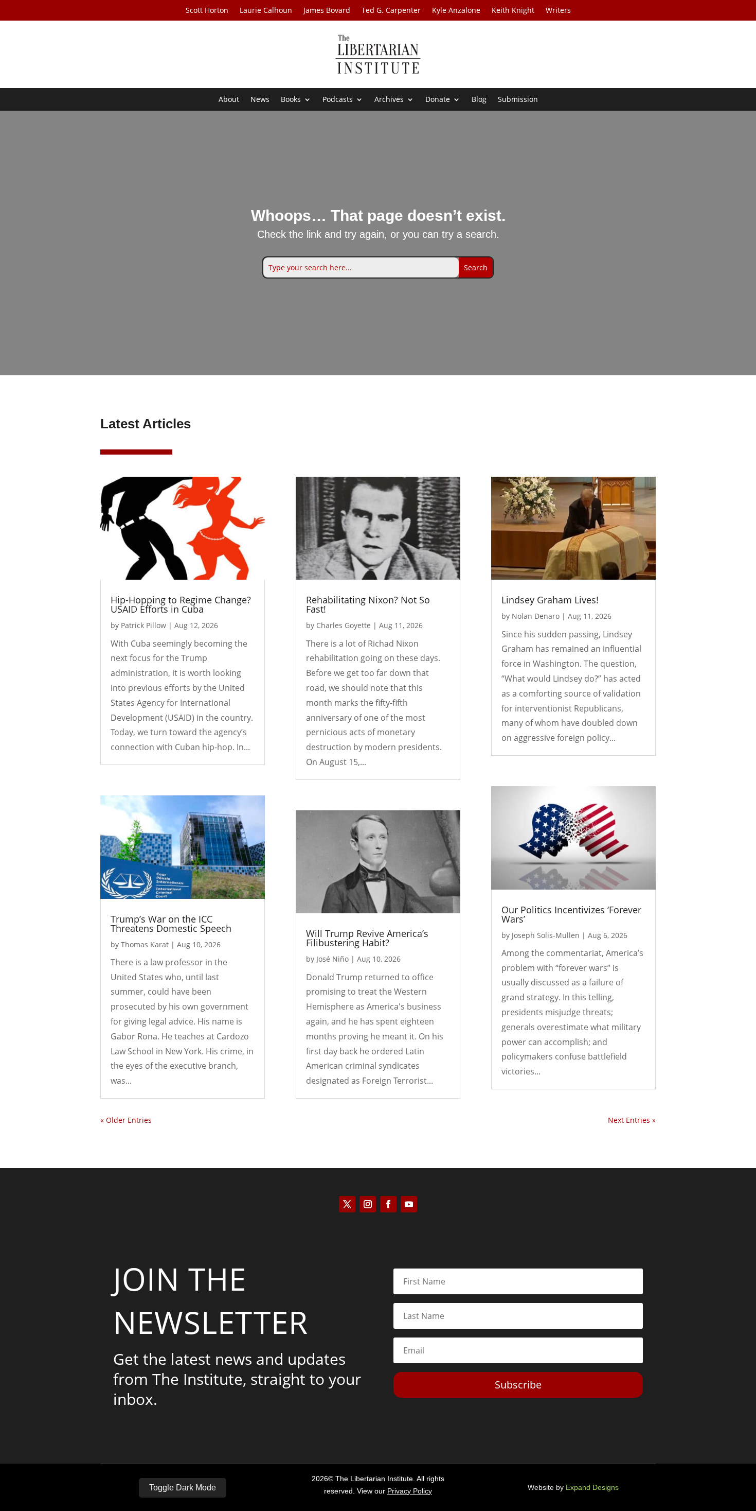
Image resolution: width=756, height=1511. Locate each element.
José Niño (332, 959)
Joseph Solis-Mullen (546, 935)
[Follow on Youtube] (409, 1204)
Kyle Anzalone (456, 11)
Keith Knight (513, 11)
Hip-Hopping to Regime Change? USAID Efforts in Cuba (181, 604)
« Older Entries (126, 1120)
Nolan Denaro (536, 616)
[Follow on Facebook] (388, 1204)
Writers (558, 11)
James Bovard (326, 11)
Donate (437, 100)
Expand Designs (592, 1487)
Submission (518, 100)
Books (291, 100)
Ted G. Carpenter (391, 11)
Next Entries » (632, 1120)
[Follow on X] (347, 1204)
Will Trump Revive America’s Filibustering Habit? (367, 938)
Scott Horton (207, 11)
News (259, 100)
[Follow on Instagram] (367, 1204)
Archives (389, 100)
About (229, 100)
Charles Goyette (343, 625)
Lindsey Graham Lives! (550, 600)
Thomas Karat (145, 944)
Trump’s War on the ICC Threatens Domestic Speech (171, 923)
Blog (479, 100)
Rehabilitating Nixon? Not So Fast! (368, 604)
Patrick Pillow (143, 625)
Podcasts (337, 100)
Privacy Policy (409, 1491)
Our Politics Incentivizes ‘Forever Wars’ (571, 914)
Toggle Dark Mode (182, 1487)
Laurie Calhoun (266, 11)
